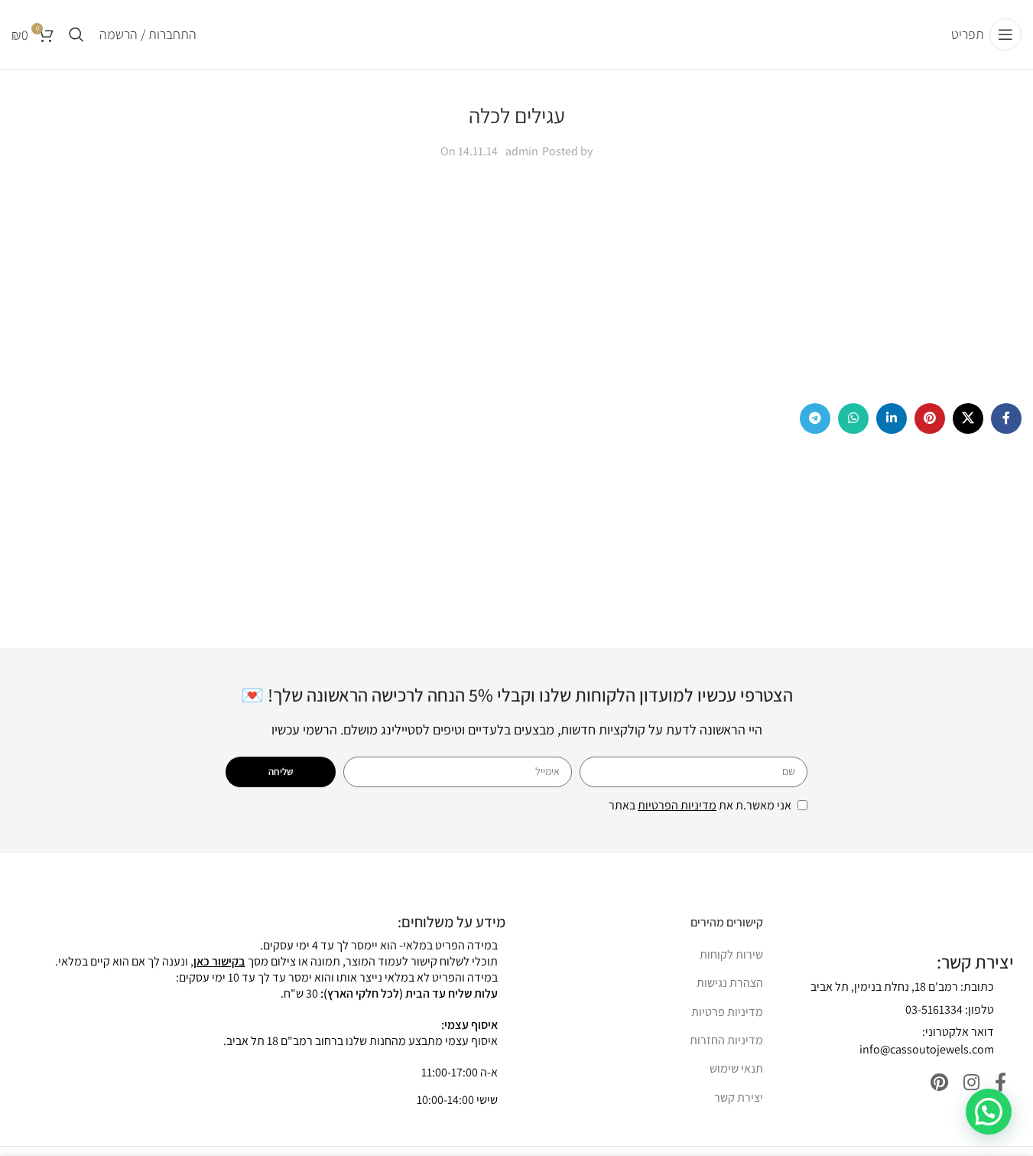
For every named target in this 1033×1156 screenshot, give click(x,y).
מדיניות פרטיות (727, 1012)
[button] (989, 1112)
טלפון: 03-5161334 (949, 1009)
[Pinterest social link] (929, 418)
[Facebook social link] (1006, 418)
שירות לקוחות (731, 954)
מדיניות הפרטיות (677, 805)
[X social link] (968, 418)
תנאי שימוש (736, 1068)
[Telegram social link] (815, 418)
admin (521, 151)
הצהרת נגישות (730, 983)
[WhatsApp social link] (853, 418)
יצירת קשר (738, 1097)
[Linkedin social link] (891, 418)
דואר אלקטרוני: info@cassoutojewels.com (926, 1040)
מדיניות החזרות (726, 1040)
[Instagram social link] (971, 1083)
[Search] (76, 34)
